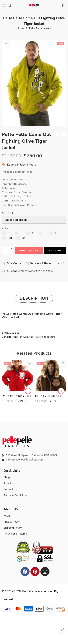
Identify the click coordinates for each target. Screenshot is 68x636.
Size (5, 228)
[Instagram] (45, 571)
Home (20, 28)
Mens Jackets (25, 337)
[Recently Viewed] (62, 629)
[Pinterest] (35, 571)
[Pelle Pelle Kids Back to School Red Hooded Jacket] (17, 375)
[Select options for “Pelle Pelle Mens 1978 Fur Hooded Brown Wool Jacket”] (61, 391)
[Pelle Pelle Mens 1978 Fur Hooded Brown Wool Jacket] (50, 375)
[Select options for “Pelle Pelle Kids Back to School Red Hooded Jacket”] (28, 391)
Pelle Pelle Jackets (40, 28)
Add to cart (29, 250)
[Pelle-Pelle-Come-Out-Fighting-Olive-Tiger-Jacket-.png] (34, 83)
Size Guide (13, 263)
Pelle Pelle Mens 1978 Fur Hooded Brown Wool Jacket (50, 396)
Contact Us (10, 489)
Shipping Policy (13, 527)
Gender (7, 213)
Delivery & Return (41, 263)
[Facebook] (25, 571)
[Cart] (64, 5)
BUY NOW (55, 250)
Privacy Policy (12, 521)
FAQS (7, 515)
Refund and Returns (15, 533)
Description (34, 298)
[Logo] (17, 441)
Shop (7, 477)
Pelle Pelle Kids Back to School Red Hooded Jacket (17, 396)
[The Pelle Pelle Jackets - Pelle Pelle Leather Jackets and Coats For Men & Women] (34, 5)
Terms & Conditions (15, 495)
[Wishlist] (6, 45)
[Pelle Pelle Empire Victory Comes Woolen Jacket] (56, 134)
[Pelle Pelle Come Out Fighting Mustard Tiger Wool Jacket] (63, 134)
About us (9, 483)
